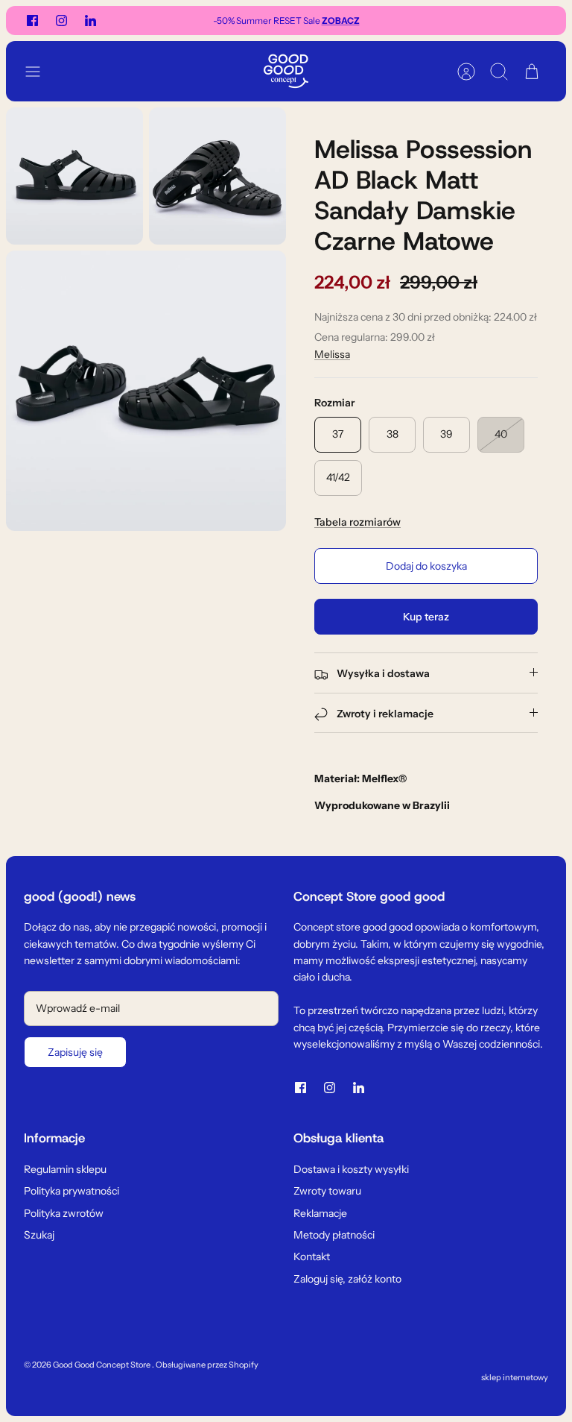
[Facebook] (32, 20)
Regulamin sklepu (65, 1169)
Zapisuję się (75, 1052)
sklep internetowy (514, 1377)
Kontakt (311, 1256)
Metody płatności (334, 1235)
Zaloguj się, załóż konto (347, 1279)
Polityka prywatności (71, 1191)
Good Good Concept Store (102, 1364)
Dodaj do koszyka (426, 566)
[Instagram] (61, 20)
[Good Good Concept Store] (286, 71)
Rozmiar (334, 402)
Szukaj (39, 1235)
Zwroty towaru (327, 1191)
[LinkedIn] (90, 20)
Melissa (332, 354)
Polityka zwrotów (64, 1213)
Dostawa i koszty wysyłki (351, 1169)
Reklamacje (320, 1213)
